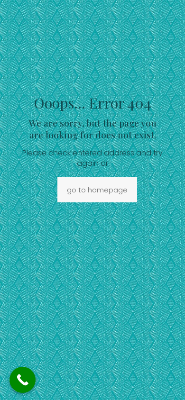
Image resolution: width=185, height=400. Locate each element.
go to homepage (97, 190)
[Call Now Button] (22, 380)
